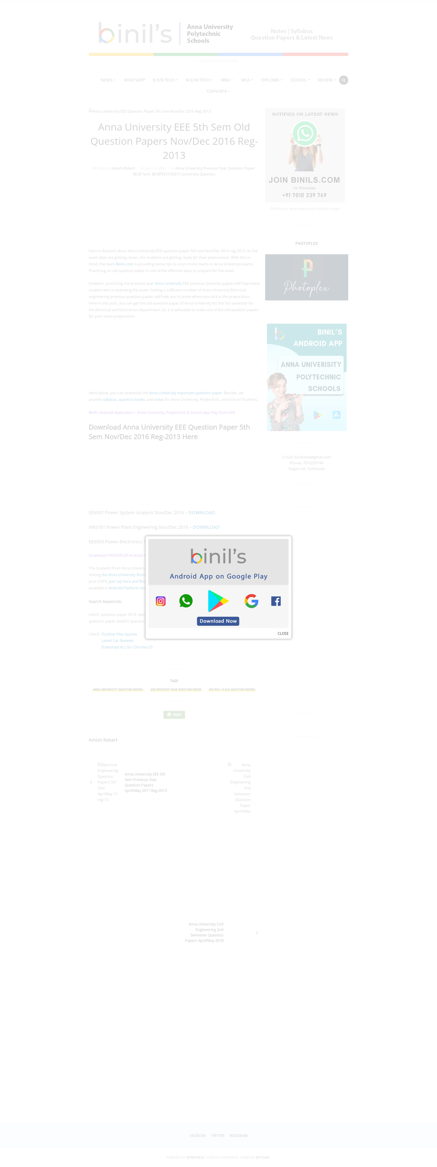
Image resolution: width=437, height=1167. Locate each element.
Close (283, 633)
